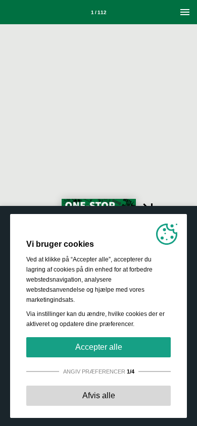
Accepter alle (98, 347)
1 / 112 (99, 12)
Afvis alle (98, 395)
